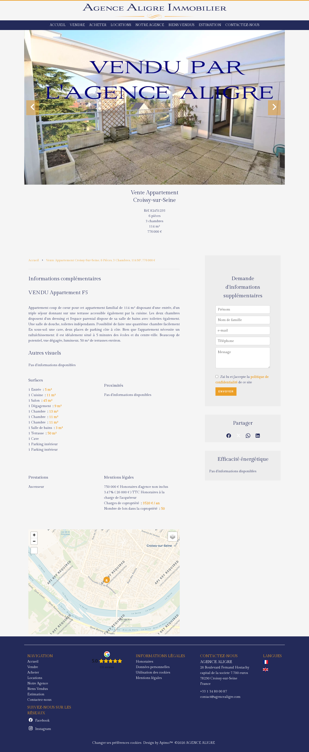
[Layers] (172, 536)
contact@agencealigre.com (220, 697)
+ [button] (34, 535)
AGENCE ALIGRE (216, 661)
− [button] (34, 541)
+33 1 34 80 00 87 (213, 691)
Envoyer (226, 391)
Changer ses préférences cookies (116, 743)
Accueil (33, 260)
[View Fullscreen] (34, 550)
